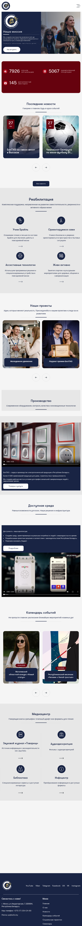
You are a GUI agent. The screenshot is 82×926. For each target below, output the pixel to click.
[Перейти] (20, 246)
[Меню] (78, 5)
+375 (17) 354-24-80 (22, 911)
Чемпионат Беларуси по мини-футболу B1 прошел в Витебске (61, 138)
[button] (36, 167)
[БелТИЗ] (6, 6)
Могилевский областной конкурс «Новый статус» (21, 674)
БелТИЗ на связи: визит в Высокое (23, 138)
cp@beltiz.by (12, 915)
